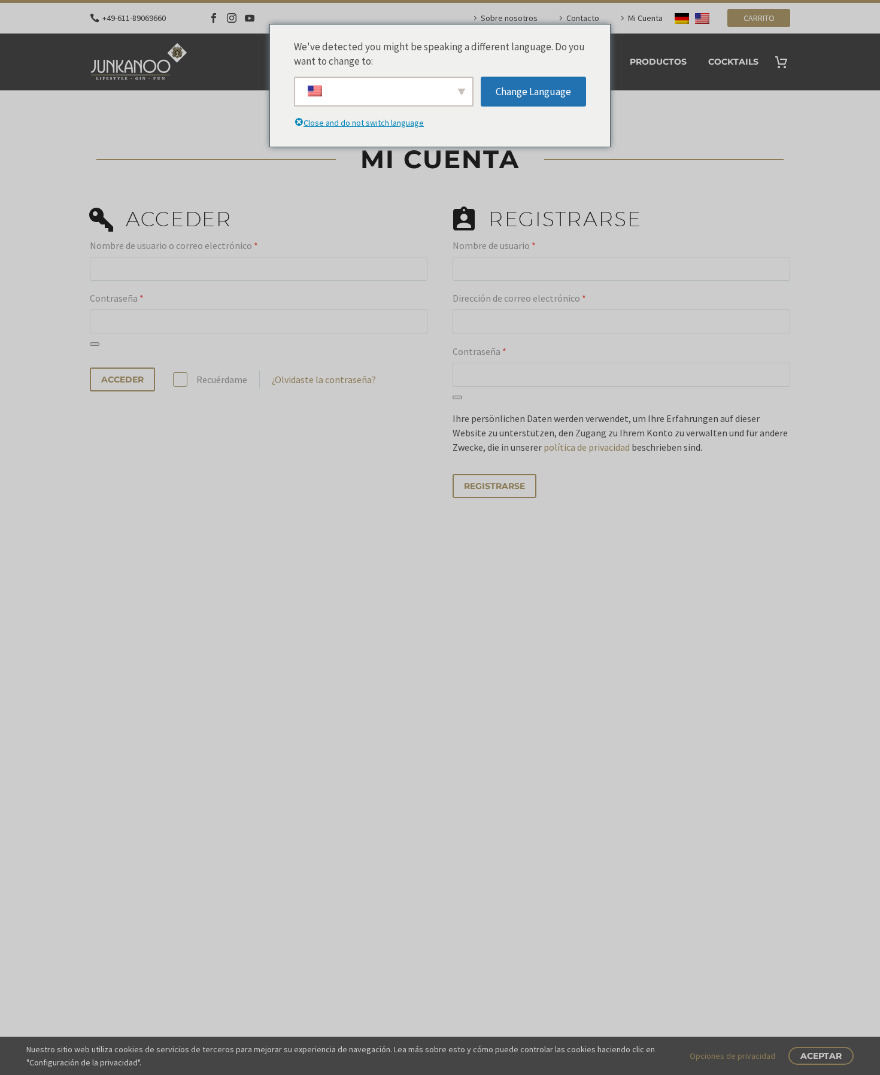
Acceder (122, 379)
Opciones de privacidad (732, 1055)
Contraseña (117, 298)
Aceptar (821, 1055)
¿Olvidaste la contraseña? (324, 379)
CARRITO (759, 18)
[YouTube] (250, 18)
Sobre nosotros (509, 18)
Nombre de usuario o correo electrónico (174, 245)
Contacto (582, 18)
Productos (658, 61)
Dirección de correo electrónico (519, 298)
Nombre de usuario (494, 245)
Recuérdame (221, 379)
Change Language (533, 91)
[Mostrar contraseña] (94, 344)
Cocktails (733, 61)
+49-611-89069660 (134, 18)
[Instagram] (232, 18)
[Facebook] (214, 18)
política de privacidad (587, 447)
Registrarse (494, 486)
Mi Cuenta (645, 18)
